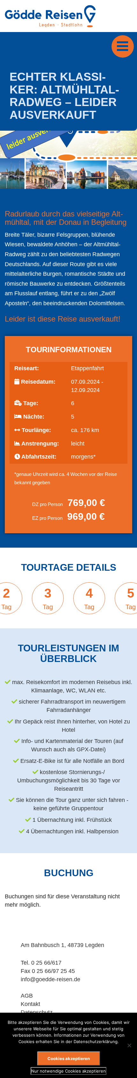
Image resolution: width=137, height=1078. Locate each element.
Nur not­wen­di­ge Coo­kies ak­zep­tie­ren (68, 1071)
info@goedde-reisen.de (50, 979)
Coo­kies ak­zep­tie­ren (68, 1058)
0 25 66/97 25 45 (53, 971)
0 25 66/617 (46, 963)
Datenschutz (37, 1012)
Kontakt (30, 1004)
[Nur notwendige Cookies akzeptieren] (129, 1045)
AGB (27, 995)
